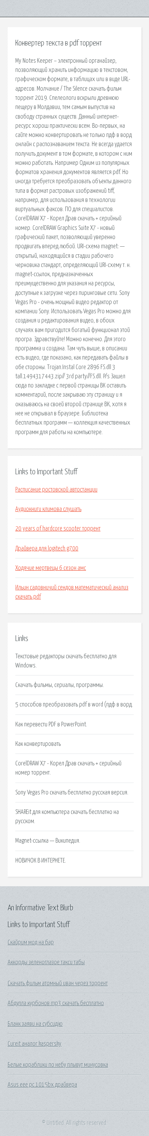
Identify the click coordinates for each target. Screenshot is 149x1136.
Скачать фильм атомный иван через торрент (58, 983)
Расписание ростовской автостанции (56, 490)
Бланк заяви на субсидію (35, 1024)
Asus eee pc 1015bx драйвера (42, 1085)
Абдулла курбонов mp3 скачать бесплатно (56, 1003)
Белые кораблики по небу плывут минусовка (58, 1065)
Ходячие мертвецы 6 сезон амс (50, 568)
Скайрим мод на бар (31, 942)
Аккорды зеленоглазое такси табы (46, 962)
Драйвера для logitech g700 (46, 548)
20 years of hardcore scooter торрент (57, 529)
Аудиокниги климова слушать (48, 509)
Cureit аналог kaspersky (35, 1044)
